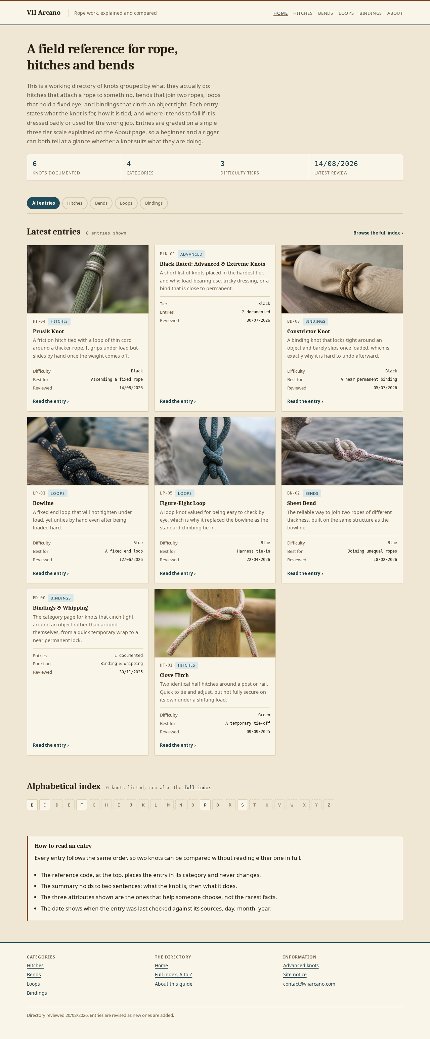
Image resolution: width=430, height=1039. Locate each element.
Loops (346, 13)
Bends (325, 13)
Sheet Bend (301, 503)
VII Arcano (43, 12)
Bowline (43, 503)
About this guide (173, 984)
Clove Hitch (174, 675)
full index (197, 787)
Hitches (303, 13)
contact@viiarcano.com (309, 984)
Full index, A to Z (173, 974)
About (395, 13)
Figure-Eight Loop (183, 503)
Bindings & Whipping (60, 608)
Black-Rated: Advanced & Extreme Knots (212, 264)
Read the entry (51, 401)
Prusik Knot (48, 331)
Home (280, 13)
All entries (43, 203)
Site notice (295, 974)
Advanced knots (301, 965)
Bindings (370, 13)
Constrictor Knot (308, 331)
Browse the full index (378, 233)
